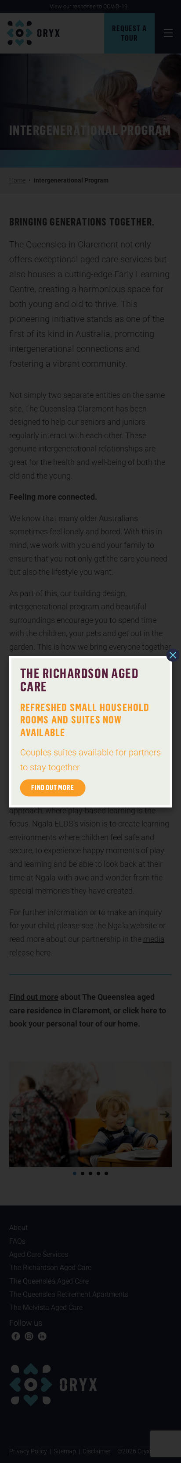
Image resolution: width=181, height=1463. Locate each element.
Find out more (52, 787)
